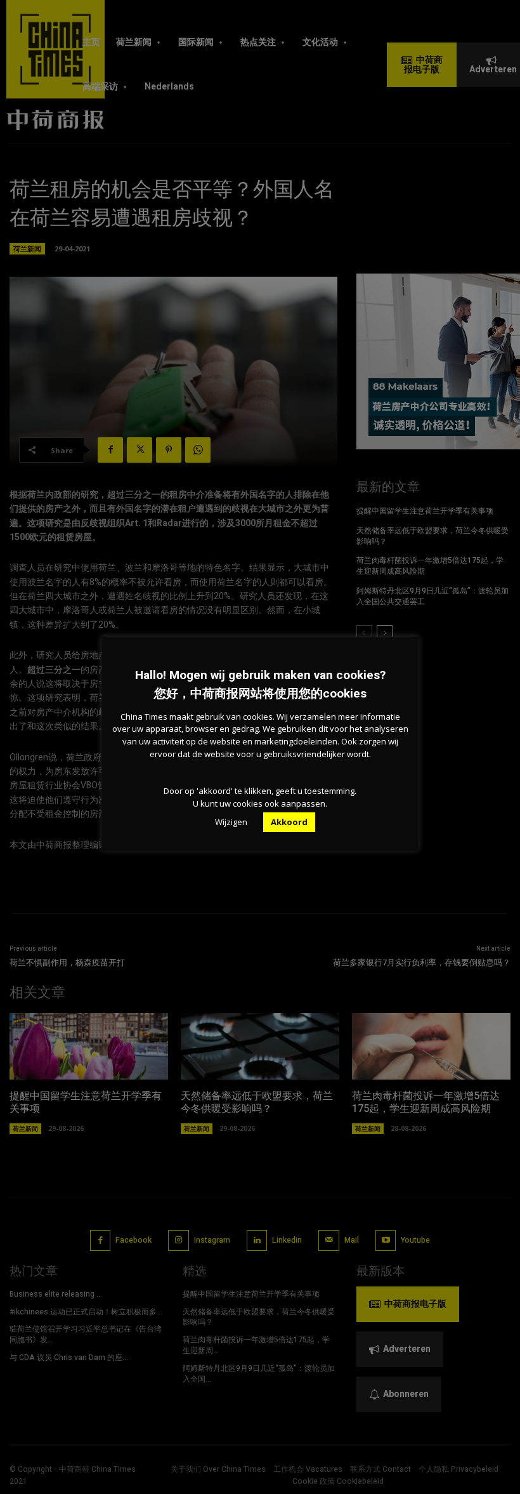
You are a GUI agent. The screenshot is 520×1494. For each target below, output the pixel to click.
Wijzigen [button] (231, 822)
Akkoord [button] (289, 822)
